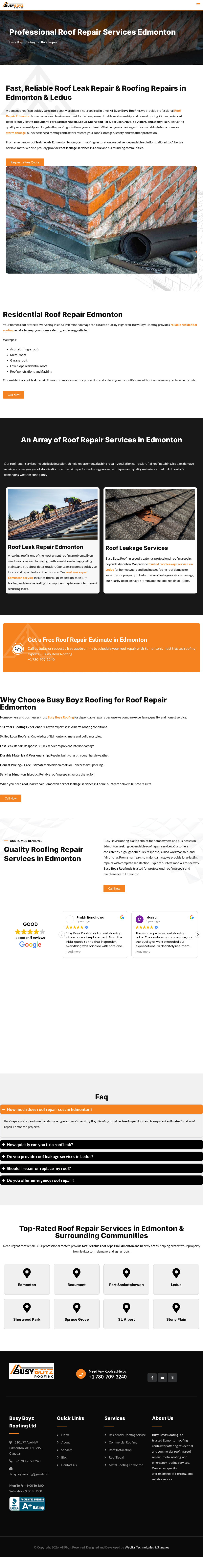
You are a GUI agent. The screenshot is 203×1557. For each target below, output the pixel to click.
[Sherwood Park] (27, 1308)
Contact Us (69, 1465)
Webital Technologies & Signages (147, 1547)
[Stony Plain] (176, 1308)
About (65, 1442)
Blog (64, 1457)
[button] (198, 935)
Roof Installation (120, 1450)
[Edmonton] (27, 1273)
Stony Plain (176, 1319)
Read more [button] (73, 952)
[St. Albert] (126, 1308)
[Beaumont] (77, 1273)
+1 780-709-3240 (41, 659)
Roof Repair (117, 1457)
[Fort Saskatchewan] (126, 1273)
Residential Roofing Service (127, 1435)
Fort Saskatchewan (126, 1285)
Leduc (176, 1285)
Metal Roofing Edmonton (126, 1465)
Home (65, 1435)
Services (66, 1450)
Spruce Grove (77, 1319)
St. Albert (126, 1319)
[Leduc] (176, 1273)
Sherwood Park (26, 1319)
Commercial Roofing (123, 1442)
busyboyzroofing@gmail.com (29, 1474)
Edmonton (27, 1285)
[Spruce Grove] (77, 1308)
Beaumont (77, 1285)
